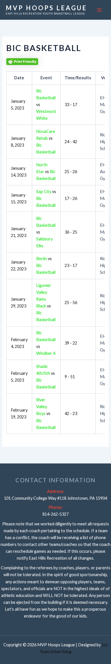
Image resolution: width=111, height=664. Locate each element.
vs (46, 171)
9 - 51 (70, 376)
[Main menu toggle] (99, 10)
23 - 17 (71, 265)
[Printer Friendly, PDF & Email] (22, 61)
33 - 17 (71, 104)
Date (19, 77)
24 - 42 (71, 141)
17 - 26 (71, 198)
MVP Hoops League (46, 8)
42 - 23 (71, 413)
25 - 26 (71, 171)
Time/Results (78, 77)
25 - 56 (71, 302)
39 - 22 (71, 343)
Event (46, 77)
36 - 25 (71, 232)
